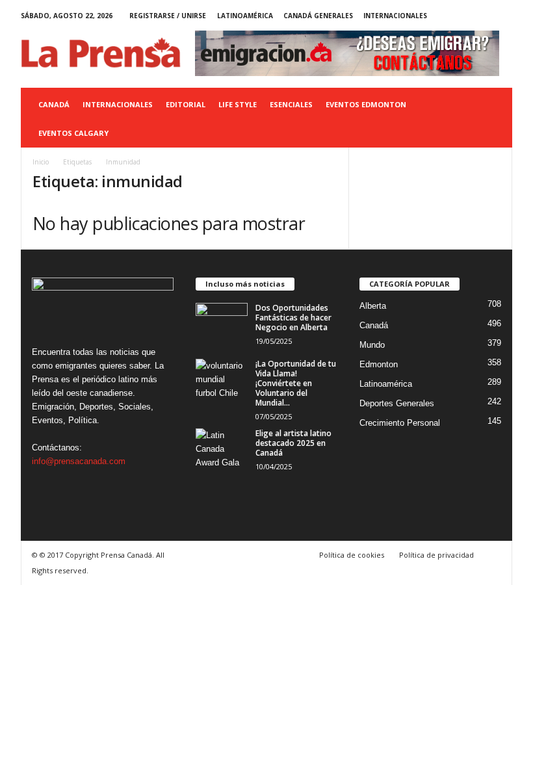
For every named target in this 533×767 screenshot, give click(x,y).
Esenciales (291, 104)
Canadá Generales (318, 15)
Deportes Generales (396, 403)
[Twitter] (482, 15)
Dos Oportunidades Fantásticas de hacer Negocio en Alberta (293, 317)
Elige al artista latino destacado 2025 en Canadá (293, 443)
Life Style (237, 104)
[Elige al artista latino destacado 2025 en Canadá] (222, 447)
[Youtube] (502, 15)
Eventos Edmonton (366, 104)
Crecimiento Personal (399, 423)
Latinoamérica (245, 15)
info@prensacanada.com (78, 461)
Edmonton (378, 364)
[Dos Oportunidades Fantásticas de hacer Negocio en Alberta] (222, 322)
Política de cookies (351, 555)
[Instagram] (462, 15)
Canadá (54, 104)
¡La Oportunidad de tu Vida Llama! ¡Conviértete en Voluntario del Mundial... (295, 383)
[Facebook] (442, 15)
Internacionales (395, 15)
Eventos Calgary (73, 133)
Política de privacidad (436, 555)
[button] (492, 119)
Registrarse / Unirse (167, 15)
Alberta (372, 306)
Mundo (372, 345)
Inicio (40, 161)
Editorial (185, 104)
